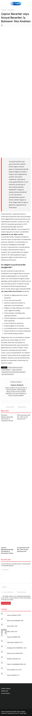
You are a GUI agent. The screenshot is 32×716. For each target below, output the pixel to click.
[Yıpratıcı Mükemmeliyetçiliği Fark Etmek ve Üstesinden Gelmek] (8, 480)
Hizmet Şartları (5, 693)
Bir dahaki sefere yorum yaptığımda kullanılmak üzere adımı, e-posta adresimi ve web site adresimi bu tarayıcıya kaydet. (16, 597)
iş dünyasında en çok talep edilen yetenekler (13, 372)
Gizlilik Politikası (5, 688)
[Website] (15, 399)
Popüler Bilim (11, 10)
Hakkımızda (4, 691)
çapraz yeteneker (16, 369)
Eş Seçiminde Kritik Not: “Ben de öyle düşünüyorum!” (23, 549)
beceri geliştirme (6, 369)
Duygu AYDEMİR (12, 637)
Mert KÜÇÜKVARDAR (13, 620)
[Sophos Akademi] (16, 3)
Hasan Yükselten (12, 675)
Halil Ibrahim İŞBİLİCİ (13, 642)
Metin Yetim (10, 631)
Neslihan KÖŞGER (12, 659)
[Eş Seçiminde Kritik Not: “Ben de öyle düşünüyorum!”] (24, 480)
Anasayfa (3, 10)
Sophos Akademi (17, 385)
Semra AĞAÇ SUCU (13, 670)
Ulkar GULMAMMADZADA (15, 664)
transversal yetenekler (8, 374)
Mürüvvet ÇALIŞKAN (13, 653)
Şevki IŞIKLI (10, 626)
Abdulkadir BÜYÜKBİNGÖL (15, 648)
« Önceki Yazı (10, 407)
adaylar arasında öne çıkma (15, 367)
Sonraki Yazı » (22, 407)
